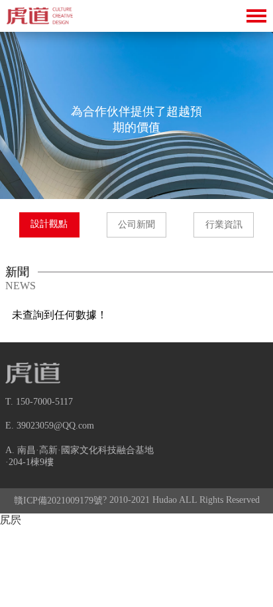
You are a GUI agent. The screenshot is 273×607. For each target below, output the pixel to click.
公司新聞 (136, 225)
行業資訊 (224, 225)
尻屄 (10, 519)
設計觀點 (49, 224)
